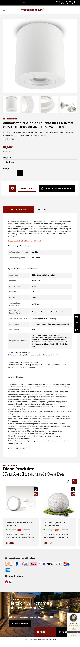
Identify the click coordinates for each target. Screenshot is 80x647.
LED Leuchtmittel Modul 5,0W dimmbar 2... (19, 523)
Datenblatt (26, 530)
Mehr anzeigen (11, 139)
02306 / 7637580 (45, 617)
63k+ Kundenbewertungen (73, 632)
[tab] (18, 209)
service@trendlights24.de (22, 617)
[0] (57, 2)
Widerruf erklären (20, 623)
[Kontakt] (73, 2)
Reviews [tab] (42, 209)
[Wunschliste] (67, 2)
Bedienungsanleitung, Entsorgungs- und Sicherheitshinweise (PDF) (33, 355)
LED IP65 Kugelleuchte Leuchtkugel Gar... (54, 523)
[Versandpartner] (14, 581)
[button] (67, 481)
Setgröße (7, 157)
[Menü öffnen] (10, 10)
